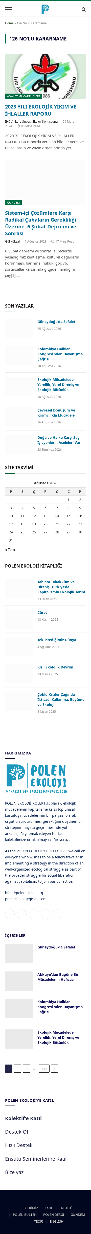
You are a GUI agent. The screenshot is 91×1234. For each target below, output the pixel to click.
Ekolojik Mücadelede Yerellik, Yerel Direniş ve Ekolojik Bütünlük (58, 384)
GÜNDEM (13, 202)
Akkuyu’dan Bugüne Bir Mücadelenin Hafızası (57, 977)
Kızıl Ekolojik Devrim (55, 667)
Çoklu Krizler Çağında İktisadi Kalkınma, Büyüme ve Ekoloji (60, 699)
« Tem (10, 549)
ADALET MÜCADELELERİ (23, 96)
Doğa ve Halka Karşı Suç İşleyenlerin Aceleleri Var (58, 440)
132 (44, 1068)
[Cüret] (19, 619)
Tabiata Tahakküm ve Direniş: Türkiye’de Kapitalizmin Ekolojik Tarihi (61, 586)
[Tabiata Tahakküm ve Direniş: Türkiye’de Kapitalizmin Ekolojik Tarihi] (19, 588)
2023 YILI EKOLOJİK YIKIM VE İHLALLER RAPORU (40, 110)
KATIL (48, 1208)
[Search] (83, 9)
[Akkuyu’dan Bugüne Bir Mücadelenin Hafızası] (19, 981)
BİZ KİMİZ (31, 1208)
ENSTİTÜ (66, 1208)
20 (45, 524)
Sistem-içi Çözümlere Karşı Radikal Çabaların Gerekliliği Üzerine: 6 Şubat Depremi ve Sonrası (40, 223)
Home (9, 23)
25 (22, 532)
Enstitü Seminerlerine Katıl (35, 1158)
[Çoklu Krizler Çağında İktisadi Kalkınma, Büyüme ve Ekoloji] (19, 701)
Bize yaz (14, 1172)
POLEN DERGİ (53, 1214)
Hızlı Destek (19, 1145)
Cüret (42, 612)
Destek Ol (16, 1131)
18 (22, 524)
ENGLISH (56, 1221)
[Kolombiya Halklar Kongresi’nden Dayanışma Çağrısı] (19, 355)
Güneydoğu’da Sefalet (56, 321)
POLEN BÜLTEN (25, 1214)
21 (57, 524)
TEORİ (38, 1221)
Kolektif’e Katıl (23, 1118)
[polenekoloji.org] (45, 9)
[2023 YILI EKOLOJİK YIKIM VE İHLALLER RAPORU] (45, 76)
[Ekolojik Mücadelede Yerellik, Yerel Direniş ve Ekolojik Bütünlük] (19, 386)
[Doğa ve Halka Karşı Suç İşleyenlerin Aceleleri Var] (19, 444)
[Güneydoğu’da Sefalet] (19, 328)
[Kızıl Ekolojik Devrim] (19, 673)
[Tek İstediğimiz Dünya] (19, 646)
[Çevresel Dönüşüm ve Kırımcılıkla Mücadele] (19, 416)
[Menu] (8, 9)
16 (80, 515)
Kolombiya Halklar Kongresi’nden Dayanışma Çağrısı (60, 354)
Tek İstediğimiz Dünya (56, 639)
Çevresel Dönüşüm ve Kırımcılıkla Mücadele (56, 413)
